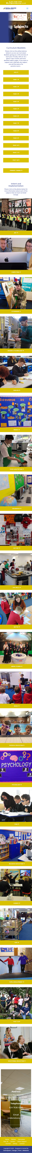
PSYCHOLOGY (16, 785)
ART (15, 233)
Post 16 (6, 1141)
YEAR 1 (15, 79)
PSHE (16, 824)
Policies (13, 1139)
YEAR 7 (15, 123)
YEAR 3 (15, 94)
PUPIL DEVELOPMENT (16, 982)
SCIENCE (16, 903)
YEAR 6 (15, 116)
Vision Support (22, 1141)
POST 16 (15, 160)
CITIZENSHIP (15, 311)
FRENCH (16, 430)
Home (7, 1139)
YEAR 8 (15, 131)
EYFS (15, 72)
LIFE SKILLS (16, 587)
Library (15, 1143)
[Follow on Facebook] (16, 1131)
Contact (22, 1143)
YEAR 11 (15, 152)
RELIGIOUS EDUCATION (16, 864)
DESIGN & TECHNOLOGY (15, 351)
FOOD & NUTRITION (16, 469)
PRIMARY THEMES (15, 170)
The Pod (8, 1143)
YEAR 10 (15, 145)
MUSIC (16, 706)
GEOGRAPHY (16, 508)
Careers (12, 1141)
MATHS (16, 627)
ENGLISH (16, 390)
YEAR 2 (15, 87)
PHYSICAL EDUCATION (16, 745)
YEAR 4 (15, 101)
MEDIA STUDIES (16, 666)
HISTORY (16, 548)
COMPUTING (15, 272)
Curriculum (21, 1139)
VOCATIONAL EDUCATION (16, 1061)
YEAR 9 (15, 138)
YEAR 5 (15, 109)
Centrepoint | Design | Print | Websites (16, 1150)
